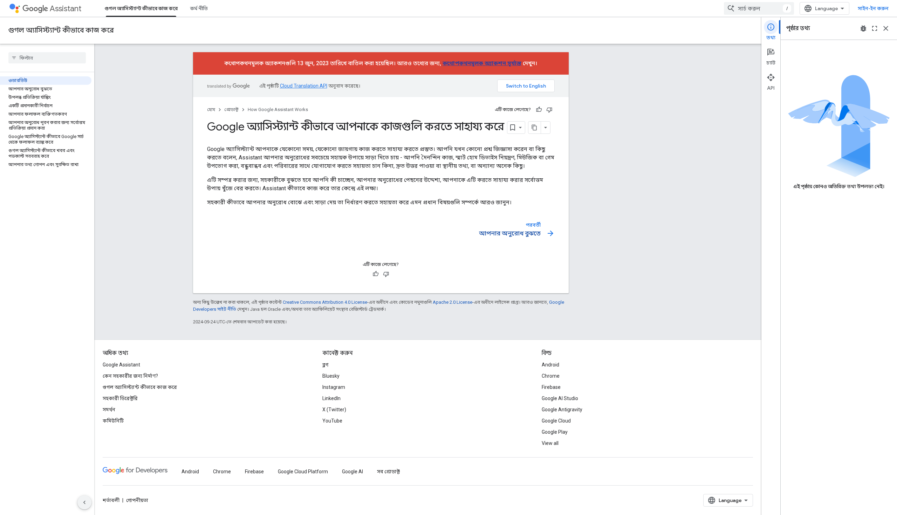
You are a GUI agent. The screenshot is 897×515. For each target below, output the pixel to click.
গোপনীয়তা (137, 500)
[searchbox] (47, 57)
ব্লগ (325, 365)
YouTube (332, 421)
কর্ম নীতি (199, 8)
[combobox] (759, 8)
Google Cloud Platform (303, 471)
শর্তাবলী (111, 500)
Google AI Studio (560, 398)
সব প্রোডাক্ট (388, 471)
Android (550, 365)
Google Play (555, 432)
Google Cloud (556, 421)
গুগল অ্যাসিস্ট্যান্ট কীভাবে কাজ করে (141, 8)
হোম (211, 109)
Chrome (551, 376)
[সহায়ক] (539, 109)
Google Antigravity (562, 409)
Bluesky (331, 376)
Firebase (551, 387)
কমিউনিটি (113, 421)
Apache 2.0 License (452, 302)
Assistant (65, 8)
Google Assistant (121, 365)
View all (550, 443)
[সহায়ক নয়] (549, 109)
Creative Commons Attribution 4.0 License (325, 302)
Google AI (352, 471)
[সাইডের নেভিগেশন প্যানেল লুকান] (84, 502)
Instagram (333, 387)
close (886, 28)
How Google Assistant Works (278, 109)
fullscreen (874, 28)
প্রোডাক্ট (231, 109)
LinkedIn (331, 398)
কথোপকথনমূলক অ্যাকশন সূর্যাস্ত (482, 63)
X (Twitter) (334, 409)
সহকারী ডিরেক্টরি (120, 398)
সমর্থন (109, 409)
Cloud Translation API (303, 86)
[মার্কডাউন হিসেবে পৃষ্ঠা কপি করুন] (534, 127)
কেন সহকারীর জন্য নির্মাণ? (130, 376)
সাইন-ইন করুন (873, 8)
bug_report (863, 28)
